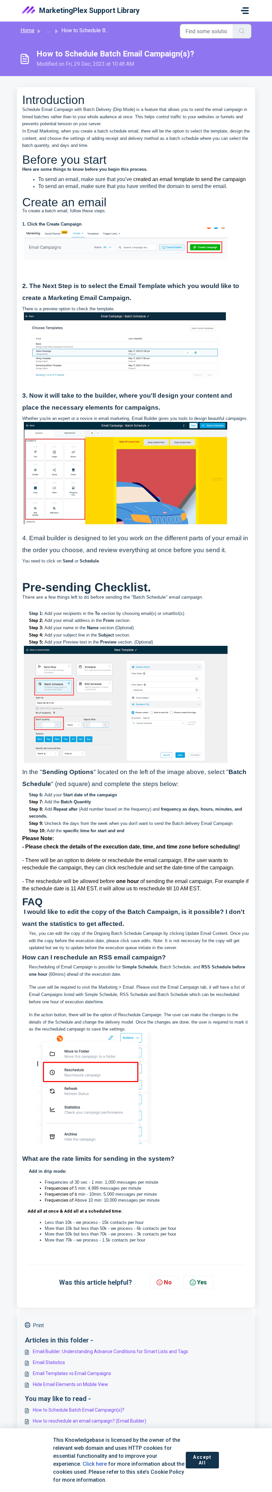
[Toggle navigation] (244, 11)
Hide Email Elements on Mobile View (70, 1384)
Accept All (202, 1460)
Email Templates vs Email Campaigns (72, 1373)
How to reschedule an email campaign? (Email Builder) (89, 1421)
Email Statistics (49, 1362)
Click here (95, 1464)
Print (38, 1325)
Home (27, 30)
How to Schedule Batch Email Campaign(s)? (78, 1410)
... (47, 30)
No (168, 1282)
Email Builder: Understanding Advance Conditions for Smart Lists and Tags (110, 1351)
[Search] (242, 31)
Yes (202, 1282)
